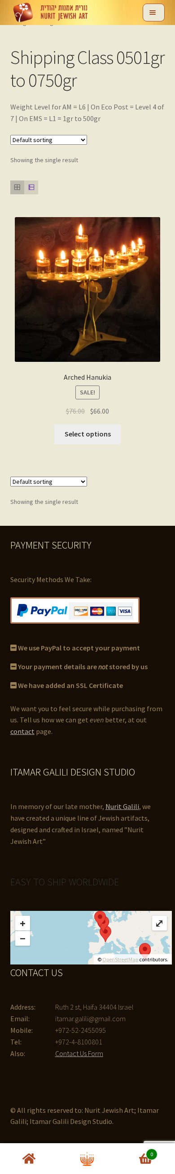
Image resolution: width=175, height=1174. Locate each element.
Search (87, 1159)
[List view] (31, 187)
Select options (88, 433)
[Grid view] (17, 187)
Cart (135, 1151)
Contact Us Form (79, 1053)
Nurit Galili (122, 806)
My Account (29, 1159)
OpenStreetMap (120, 959)
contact (22, 731)
